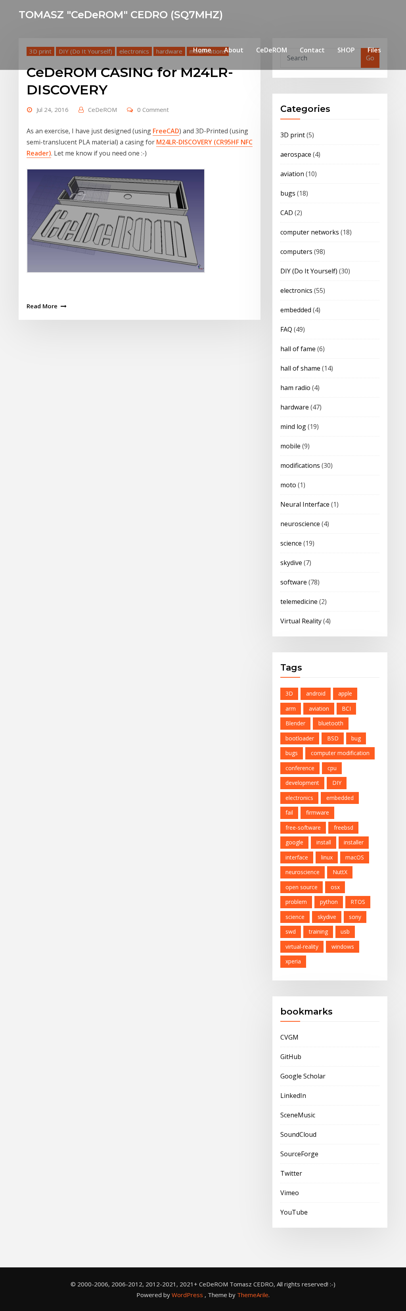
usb (345, 931)
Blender (295, 723)
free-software (303, 827)
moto (288, 485)
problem (296, 901)
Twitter (291, 1173)
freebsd (343, 827)
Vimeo (289, 1192)
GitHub (290, 1056)
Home (202, 50)
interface (296, 857)
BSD (333, 738)
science (291, 543)
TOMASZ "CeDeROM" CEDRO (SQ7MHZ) (121, 14)
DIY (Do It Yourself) (308, 271)
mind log (293, 426)
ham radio (295, 387)
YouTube (294, 1212)
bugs (287, 193)
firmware (317, 812)
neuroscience (300, 523)
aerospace (295, 154)
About (233, 50)
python (329, 901)
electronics (296, 290)
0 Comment (153, 109)
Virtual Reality (301, 621)
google (294, 842)
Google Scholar (303, 1076)
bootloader (299, 738)
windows (342, 946)
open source (301, 887)
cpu (332, 768)
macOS (354, 857)
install (323, 842)
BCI (346, 708)
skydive (291, 562)
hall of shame (300, 368)
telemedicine (299, 601)
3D (289, 693)
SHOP (346, 50)
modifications (300, 465)
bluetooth (330, 723)
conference (299, 768)
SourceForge (299, 1154)
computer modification (340, 753)
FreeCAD (166, 131)
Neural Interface (304, 504)
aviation (292, 173)
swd (290, 931)
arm (290, 708)
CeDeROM (271, 50)
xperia (293, 961)
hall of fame (298, 348)
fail (289, 812)
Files (374, 50)
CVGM (289, 1037)
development (302, 782)
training (318, 931)
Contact (312, 50)
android (316, 693)
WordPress (187, 1295)
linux (327, 857)
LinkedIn (293, 1095)
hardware (294, 407)
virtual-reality (301, 946)
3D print (292, 135)
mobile (290, 446)
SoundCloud (298, 1134)
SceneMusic (297, 1115)
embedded (295, 310)
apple (345, 693)
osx (335, 887)
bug (356, 738)
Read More (42, 306)
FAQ (286, 329)
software (293, 582)
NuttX (340, 872)
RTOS (357, 901)
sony (355, 917)
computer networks (309, 232)
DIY (336, 782)
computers (296, 251)
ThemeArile (252, 1295)
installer (354, 842)
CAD (286, 212)
